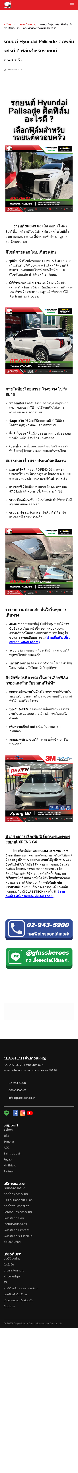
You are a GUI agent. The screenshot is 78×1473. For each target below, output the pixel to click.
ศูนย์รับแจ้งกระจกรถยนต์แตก (21, 1288)
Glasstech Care (14, 1218)
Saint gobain (13, 1153)
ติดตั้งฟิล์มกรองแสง (16, 1206)
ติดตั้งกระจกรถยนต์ (16, 1194)
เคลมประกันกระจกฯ (15, 1224)
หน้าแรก (8, 24)
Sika (6, 1135)
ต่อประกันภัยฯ (12, 1242)
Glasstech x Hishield (18, 1236)
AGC (7, 1147)
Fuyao (8, 1159)
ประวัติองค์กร (12, 1258)
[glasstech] (7, 4)
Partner (9, 1171)
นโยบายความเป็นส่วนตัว (18, 1300)
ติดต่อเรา (9, 1306)
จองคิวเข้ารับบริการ (15, 1294)
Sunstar (9, 1141)
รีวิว (6, 1282)
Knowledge (12, 1276)
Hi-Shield (10, 1165)
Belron (8, 1130)
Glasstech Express (17, 1230)
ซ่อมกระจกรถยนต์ (14, 1188)
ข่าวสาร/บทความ (26, 24)
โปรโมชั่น (9, 1264)
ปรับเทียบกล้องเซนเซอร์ (18, 1200)
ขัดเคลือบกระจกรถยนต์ (18, 1212)
